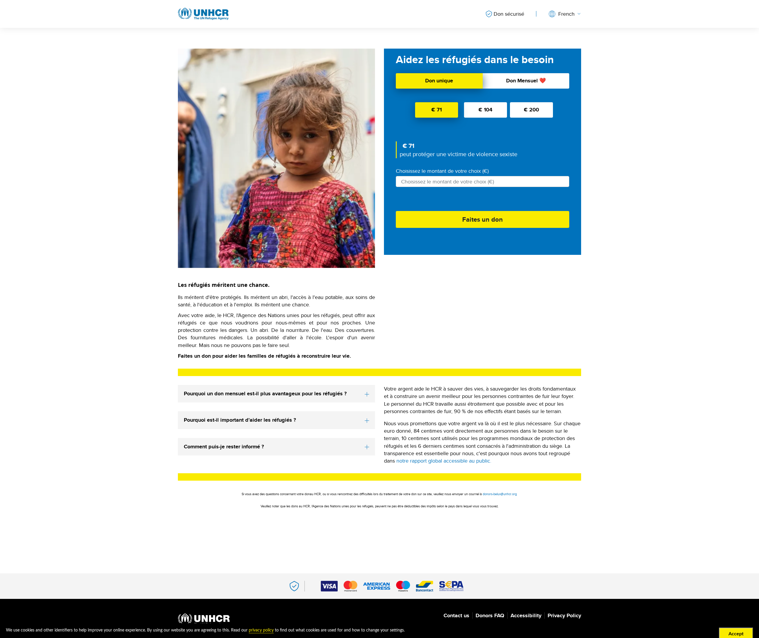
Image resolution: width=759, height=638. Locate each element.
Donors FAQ (490, 615)
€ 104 (485, 109)
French (566, 13)
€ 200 (531, 109)
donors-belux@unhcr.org (500, 494)
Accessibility (526, 615)
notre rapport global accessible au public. (443, 460)
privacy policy (261, 630)
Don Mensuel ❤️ (526, 80)
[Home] (204, 619)
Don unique (439, 80)
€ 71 (436, 109)
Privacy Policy (564, 615)
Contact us (456, 615)
